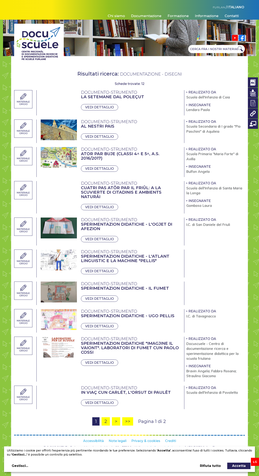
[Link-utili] (253, 113)
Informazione (207, 16)
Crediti (170, 441)
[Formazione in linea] (253, 124)
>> (127, 421)
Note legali (117, 441)
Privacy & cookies (145, 441)
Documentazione (146, 16)
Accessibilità (93, 441)
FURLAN (219, 7)
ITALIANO (236, 7)
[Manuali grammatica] (253, 93)
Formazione (178, 16)
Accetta (239, 466)
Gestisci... (20, 466)
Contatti (232, 16)
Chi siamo (116, 16)
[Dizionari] (253, 82)
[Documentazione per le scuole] (253, 103)
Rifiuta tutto (210, 466)
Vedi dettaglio (99, 107)
